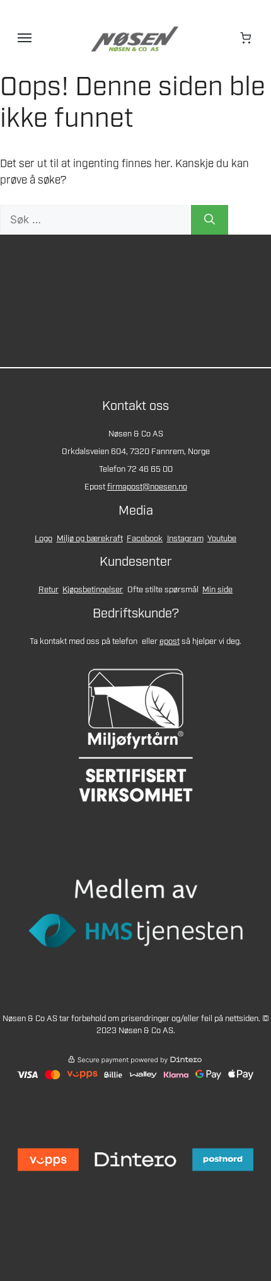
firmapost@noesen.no (147, 487)
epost (169, 641)
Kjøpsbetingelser (92, 590)
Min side (217, 590)
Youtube (221, 539)
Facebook (145, 539)
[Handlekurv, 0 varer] (246, 38)
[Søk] (209, 220)
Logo (43, 539)
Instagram (185, 539)
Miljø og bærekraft (90, 539)
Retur (48, 590)
